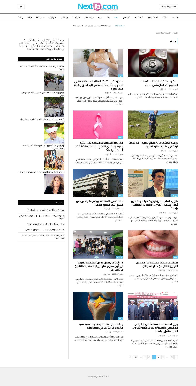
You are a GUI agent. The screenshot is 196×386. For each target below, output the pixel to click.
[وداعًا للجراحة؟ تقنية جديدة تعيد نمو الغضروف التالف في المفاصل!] (98, 306)
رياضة (29, 17)
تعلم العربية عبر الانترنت (168, 6)
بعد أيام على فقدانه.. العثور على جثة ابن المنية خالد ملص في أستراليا (92, 25)
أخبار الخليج (139, 17)
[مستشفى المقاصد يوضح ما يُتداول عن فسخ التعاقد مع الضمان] (98, 183)
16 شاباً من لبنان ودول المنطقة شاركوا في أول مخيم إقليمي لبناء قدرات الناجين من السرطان (99, 266)
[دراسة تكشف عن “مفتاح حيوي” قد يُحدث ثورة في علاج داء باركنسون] (153, 124)
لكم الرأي (52, 17)
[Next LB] (98, 6)
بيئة (108, 17)
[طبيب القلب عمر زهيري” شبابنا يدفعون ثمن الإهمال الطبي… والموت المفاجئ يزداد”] (153, 183)
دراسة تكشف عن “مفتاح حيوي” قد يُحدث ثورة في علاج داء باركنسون (153, 144)
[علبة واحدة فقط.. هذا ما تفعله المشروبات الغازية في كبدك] (153, 63)
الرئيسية (176, 17)
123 (135, 357)
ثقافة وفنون (152, 17)
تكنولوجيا (76, 17)
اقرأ (21, 6)
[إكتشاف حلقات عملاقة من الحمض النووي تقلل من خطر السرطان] (153, 244)
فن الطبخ (126, 17)
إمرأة (100, 17)
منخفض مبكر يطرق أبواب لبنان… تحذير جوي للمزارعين (44, 229)
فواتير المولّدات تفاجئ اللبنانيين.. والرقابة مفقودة (45, 224)
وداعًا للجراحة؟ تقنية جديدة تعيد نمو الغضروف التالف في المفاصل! (101, 325)
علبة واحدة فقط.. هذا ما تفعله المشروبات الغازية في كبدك (159, 83)
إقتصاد (20, 17)
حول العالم (89, 17)
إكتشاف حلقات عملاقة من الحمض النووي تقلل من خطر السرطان (157, 264)
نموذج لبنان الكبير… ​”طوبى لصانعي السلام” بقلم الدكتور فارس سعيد (43, 237)
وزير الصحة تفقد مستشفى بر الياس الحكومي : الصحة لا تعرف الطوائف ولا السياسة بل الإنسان (155, 327)
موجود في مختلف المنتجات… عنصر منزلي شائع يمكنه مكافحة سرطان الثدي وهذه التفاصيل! (98, 84)
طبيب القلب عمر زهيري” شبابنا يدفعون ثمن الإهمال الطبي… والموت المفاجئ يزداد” (154, 204)
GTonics (100, 376)
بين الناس (64, 17)
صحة (116, 17)
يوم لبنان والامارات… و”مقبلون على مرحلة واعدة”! (45, 210)
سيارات (165, 17)
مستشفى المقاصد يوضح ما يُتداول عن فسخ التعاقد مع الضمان (99, 202)
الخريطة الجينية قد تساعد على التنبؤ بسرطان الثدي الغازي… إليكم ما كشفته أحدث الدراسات (99, 146)
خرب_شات (40, 17)
